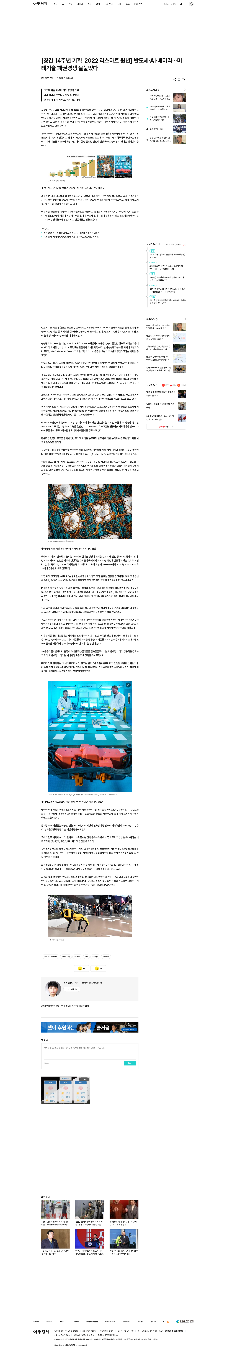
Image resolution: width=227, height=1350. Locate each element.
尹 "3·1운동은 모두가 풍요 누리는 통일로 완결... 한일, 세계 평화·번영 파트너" (89, 1252)
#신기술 (106, 956)
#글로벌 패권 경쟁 (50, 956)
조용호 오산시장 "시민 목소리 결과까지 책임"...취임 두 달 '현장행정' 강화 (166, 267)
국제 (119, 4)
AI (63, 4)
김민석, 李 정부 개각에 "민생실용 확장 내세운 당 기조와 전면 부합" (167, 302)
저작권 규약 (126, 1321)
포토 (128, 4)
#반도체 (77, 956)
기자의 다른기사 (71, 989)
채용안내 (63, 1321)
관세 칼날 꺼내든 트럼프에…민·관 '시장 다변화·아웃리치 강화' (71, 232)
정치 (98, 4)
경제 (89, 4)
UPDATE (179, 245)
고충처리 (140, 1321)
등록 (130, 1063)
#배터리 (95, 956)
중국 (56, 4)
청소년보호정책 (110, 1321)
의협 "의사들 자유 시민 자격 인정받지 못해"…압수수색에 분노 (124, 1252)
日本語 (173, 4)
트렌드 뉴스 (151, 89)
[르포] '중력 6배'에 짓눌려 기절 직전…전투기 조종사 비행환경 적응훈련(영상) (89, 1223)
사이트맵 (153, 1321)
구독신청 (49, 1321)
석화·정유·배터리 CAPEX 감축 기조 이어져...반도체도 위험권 (71, 236)
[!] (185, 90)
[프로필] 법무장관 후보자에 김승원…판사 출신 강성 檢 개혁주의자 (166, 279)
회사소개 (36, 1321)
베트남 (183, 385)
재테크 (80, 4)
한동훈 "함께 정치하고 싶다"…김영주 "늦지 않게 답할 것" (123, 1223)
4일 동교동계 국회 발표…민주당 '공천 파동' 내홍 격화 (55, 1252)
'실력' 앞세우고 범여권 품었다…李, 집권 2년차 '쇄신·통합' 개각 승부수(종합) (167, 290)
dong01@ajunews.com (91, 983)
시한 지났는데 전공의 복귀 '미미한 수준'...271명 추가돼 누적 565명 (54, 1223)
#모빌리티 (66, 956)
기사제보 (76, 1321)
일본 (174, 385)
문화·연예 (138, 4)
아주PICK (150, 319)
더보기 (158, 427)
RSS (165, 1321)
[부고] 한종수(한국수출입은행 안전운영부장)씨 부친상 (167, 256)
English (166, 4)
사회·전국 (109, 4)
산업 (71, 4)
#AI (86, 956)
